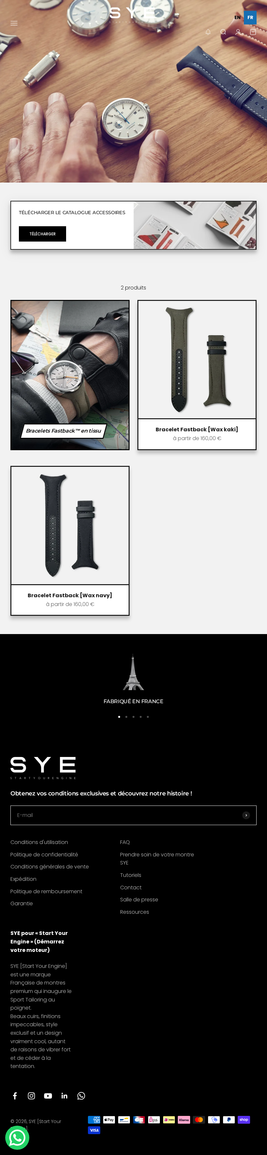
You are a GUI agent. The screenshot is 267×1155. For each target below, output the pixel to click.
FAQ (125, 842)
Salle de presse (139, 899)
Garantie (21, 903)
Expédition (23, 879)
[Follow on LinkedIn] (64, 1095)
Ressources (134, 912)
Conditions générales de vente (49, 866)
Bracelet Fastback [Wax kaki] (197, 429)
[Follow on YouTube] (48, 1095)
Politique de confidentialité (44, 854)
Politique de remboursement (46, 891)
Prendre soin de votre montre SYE (157, 859)
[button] (208, 32)
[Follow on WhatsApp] (81, 1095)
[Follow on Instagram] (31, 1095)
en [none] (237, 17)
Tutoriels (130, 875)
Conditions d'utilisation (39, 842)
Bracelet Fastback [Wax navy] (70, 595)
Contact (131, 887)
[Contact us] (17, 1138)
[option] (237, 17)
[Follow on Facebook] (14, 1095)
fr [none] (250, 17)
